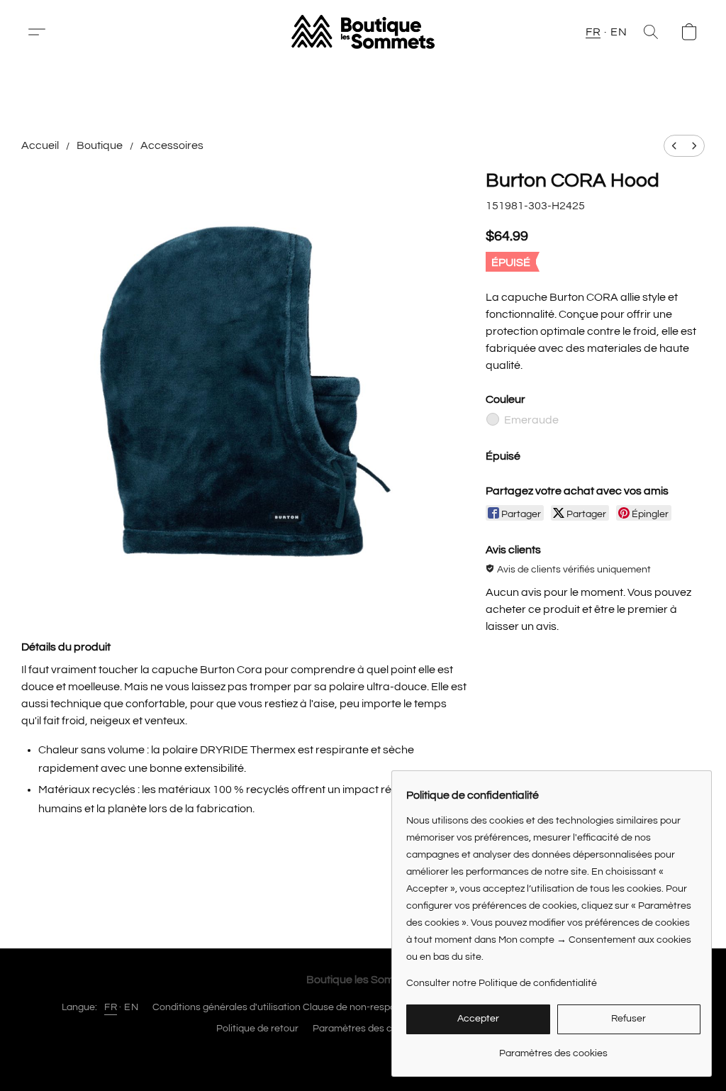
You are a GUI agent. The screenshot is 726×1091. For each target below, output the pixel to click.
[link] (553, 1048)
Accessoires (171, 145)
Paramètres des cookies (367, 1029)
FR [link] (110, 1007)
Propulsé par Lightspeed (363, 1053)
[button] (42, 32)
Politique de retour (257, 1029)
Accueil (40, 145)
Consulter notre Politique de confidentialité (501, 983)
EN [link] (131, 1007)
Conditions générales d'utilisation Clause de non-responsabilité (292, 1007)
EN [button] (618, 32)
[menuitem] (674, 145)
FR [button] (593, 32)
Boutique (100, 145)
